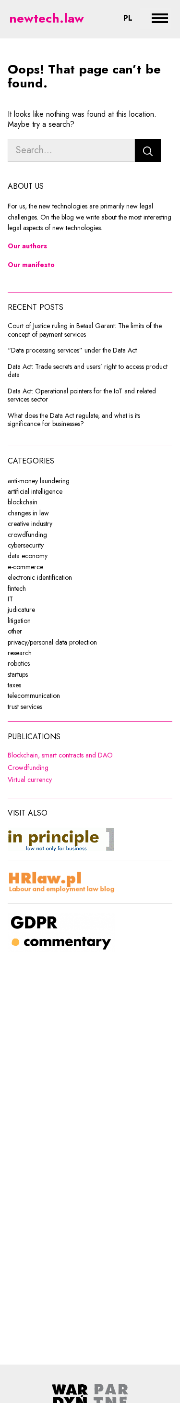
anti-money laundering (39, 481)
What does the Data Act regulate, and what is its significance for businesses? (74, 420)
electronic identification (40, 577)
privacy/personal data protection (52, 642)
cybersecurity (26, 545)
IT (10, 599)
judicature (21, 609)
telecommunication (34, 695)
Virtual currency (86, 780)
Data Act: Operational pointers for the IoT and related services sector (82, 395)
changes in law (28, 513)
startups (18, 674)
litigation (19, 620)
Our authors (27, 246)
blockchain (22, 502)
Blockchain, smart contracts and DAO (90, 755)
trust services (25, 706)
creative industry (30, 523)
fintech (17, 588)
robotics (19, 663)
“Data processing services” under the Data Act (72, 350)
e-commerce (25, 567)
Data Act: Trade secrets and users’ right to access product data (88, 371)
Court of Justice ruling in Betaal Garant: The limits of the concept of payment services (85, 330)
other (15, 631)
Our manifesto (31, 264)
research (20, 653)
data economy (28, 556)
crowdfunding (27, 534)
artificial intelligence (35, 491)
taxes (14, 685)
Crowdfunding (84, 768)
